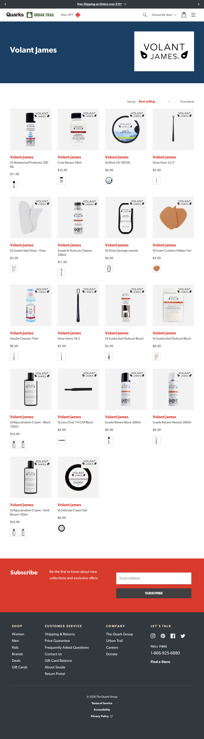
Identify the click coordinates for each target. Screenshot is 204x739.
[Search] (144, 15)
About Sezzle (55, 667)
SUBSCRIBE (154, 593)
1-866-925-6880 (165, 652)
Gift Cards (19, 667)
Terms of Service (102, 703)
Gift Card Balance (58, 660)
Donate (112, 654)
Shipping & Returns (60, 634)
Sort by (131, 101)
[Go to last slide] (5, 4)
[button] (184, 15)
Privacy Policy (100, 716)
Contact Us (53, 654)
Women (18, 634)
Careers (112, 647)
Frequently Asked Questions (67, 647)
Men (15, 640)
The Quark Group (119, 634)
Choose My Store (162, 15)
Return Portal (55, 674)
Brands (17, 654)
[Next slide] (198, 4)
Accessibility (102, 709)
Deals (16, 660)
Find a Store (160, 662)
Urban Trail (114, 640)
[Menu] (193, 15)
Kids (15, 647)
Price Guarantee (57, 640)
